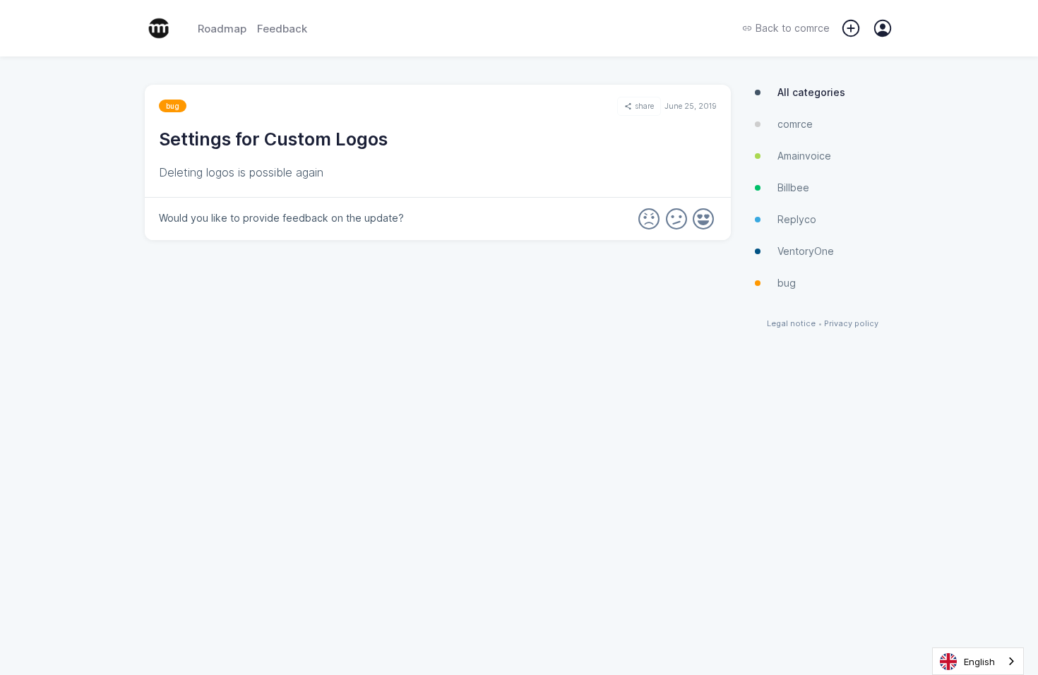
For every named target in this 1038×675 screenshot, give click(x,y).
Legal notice (791, 324)
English (979, 661)
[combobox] (978, 661)
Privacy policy (851, 324)
